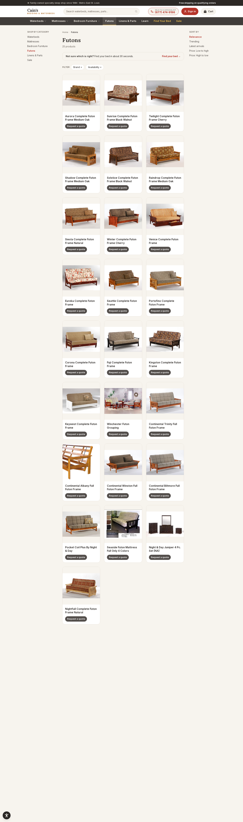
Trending (194, 41)
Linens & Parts (127, 21)
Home (65, 32)
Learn (145, 21)
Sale (179, 21)
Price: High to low (198, 55)
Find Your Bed (162, 21)
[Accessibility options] (7, 815)
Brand (77, 67)
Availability (94, 67)
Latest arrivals (196, 46)
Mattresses (58, 21)
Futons (109, 21)
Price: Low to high (199, 50)
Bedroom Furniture (85, 21)
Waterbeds (36, 21)
